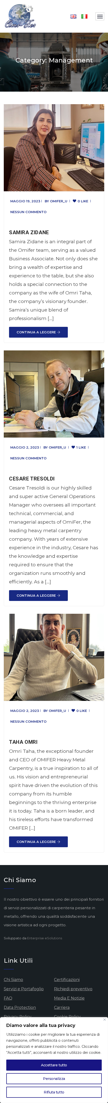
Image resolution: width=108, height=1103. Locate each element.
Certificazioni (67, 979)
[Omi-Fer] (20, 16)
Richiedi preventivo (73, 989)
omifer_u (58, 201)
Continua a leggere (36, 332)
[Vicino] (104, 1019)
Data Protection (20, 1007)
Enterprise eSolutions (44, 938)
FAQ (8, 998)
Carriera (62, 1007)
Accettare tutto (54, 1065)
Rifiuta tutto (54, 1092)
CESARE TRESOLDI (32, 479)
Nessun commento (28, 212)
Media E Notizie (69, 998)
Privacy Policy (17, 1016)
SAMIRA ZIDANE (29, 232)
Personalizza (54, 1078)
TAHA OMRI (23, 742)
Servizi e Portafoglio (24, 989)
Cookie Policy (67, 1016)
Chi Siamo (13, 979)
